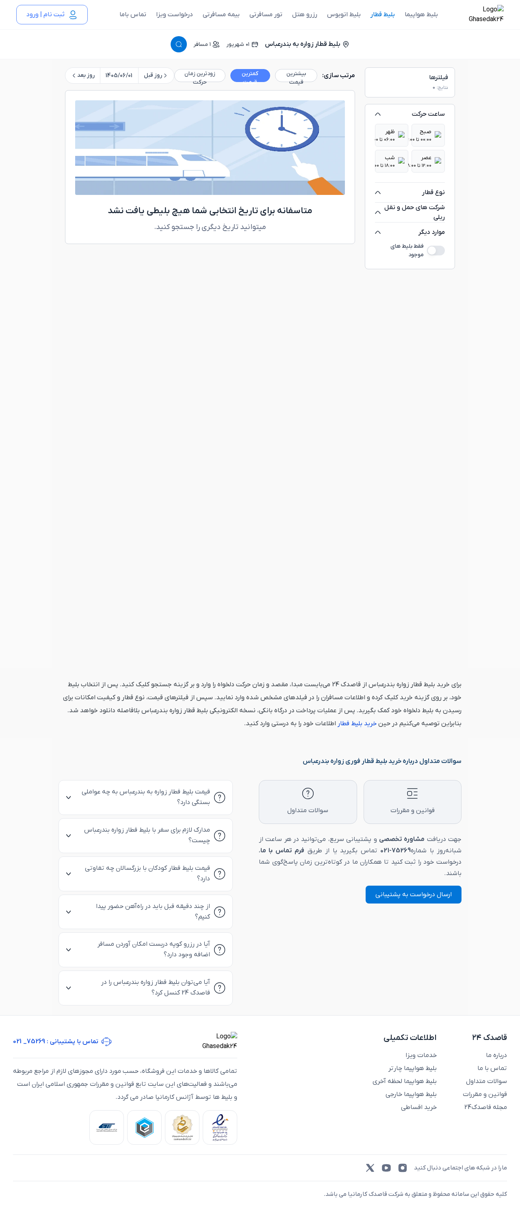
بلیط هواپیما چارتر (412, 1068)
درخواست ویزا (174, 15)
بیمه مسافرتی (221, 15)
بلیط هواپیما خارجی (411, 1094)
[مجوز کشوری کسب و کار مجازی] (144, 1127)
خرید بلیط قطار (356, 724)
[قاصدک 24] (477, 14)
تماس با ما (492, 1068)
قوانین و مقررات (485, 1094)
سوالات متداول (486, 1081)
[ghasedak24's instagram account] (402, 1168)
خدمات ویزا (421, 1055)
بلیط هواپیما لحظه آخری (405, 1081)
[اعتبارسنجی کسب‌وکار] (220, 1127)
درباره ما (496, 1055)
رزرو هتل (304, 15)
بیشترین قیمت (296, 76)
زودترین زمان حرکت (199, 76)
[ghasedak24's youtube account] (386, 1168)
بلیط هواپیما (421, 15)
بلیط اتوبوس (344, 15)
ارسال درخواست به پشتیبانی (413, 895)
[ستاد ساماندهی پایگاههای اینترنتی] (182, 1127)
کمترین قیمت (250, 76)
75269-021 (395, 851)
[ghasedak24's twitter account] (370, 1168)
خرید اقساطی (419, 1107)
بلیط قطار (382, 15)
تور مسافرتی (265, 15)
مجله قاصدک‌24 (485, 1107)
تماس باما (132, 15)
